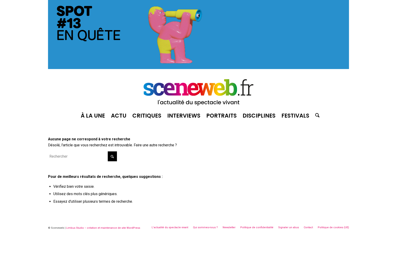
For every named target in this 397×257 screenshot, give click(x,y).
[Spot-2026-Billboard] (198, 68)
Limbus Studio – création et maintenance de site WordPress (103, 227)
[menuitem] (93, 115)
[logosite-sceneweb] (198, 90)
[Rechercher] (316, 115)
